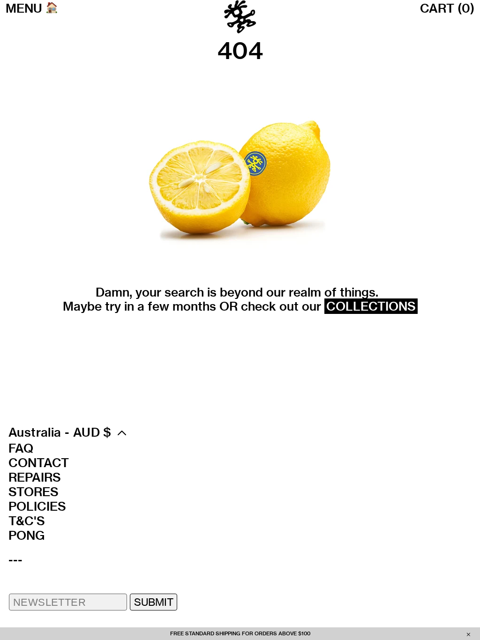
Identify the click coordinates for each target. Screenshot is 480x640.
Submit (153, 601)
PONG (26, 535)
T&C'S (26, 521)
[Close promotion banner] (468, 634)
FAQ (20, 448)
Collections (371, 306)
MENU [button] (24, 8)
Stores (33, 492)
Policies (37, 506)
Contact (38, 463)
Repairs (34, 477)
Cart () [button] (447, 8)
